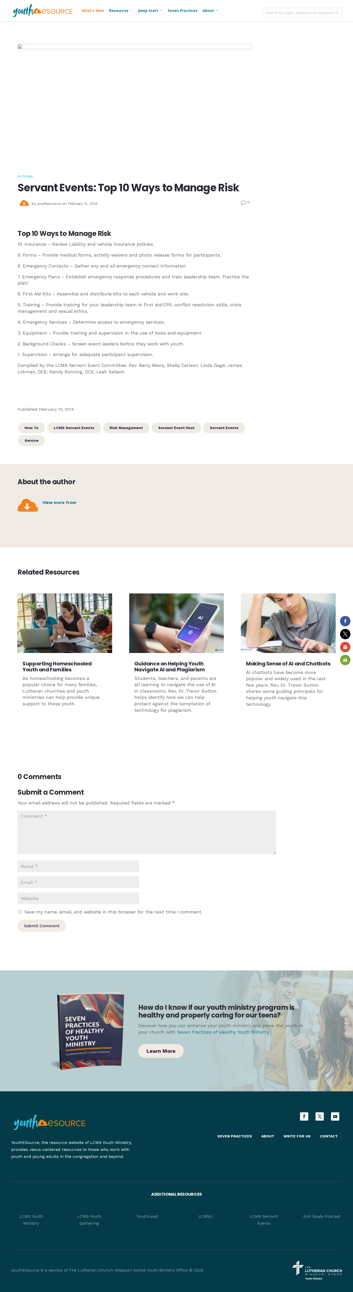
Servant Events (224, 428)
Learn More (161, 1051)
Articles (25, 176)
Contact (329, 1136)
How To (32, 428)
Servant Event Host (176, 428)
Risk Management (126, 428)
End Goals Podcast (321, 1216)
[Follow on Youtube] (335, 1116)
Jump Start (150, 10)
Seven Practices (182, 10)
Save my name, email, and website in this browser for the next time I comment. (113, 911)
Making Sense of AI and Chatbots (288, 663)
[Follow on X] (320, 1116)
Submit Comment (41, 925)
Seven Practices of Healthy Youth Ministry (223, 1032)
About (210, 10)
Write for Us (297, 1136)
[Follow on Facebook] (304, 1116)
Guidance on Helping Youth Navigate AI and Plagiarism (169, 666)
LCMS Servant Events (74, 428)
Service (32, 440)
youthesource (49, 203)
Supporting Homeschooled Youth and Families (56, 666)
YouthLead (147, 1216)
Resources (121, 10)
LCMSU (205, 1216)
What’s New (93, 10)
